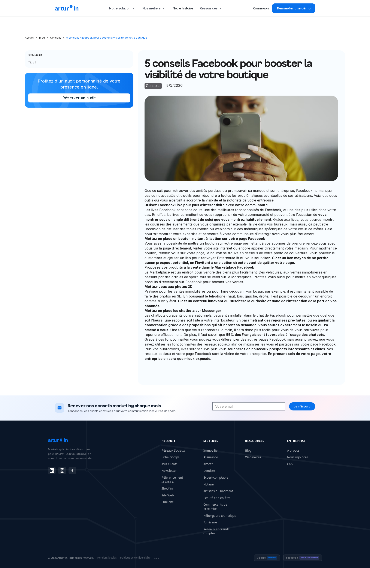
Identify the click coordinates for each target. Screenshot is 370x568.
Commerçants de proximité (215, 506)
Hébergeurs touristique (219, 516)
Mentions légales (107, 557)
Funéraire (210, 522)
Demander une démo (293, 8)
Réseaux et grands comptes (216, 531)
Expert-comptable (215, 477)
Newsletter (169, 471)
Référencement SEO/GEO (172, 479)
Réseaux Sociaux (173, 450)
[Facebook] (72, 470)
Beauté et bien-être (217, 498)
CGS (290, 464)
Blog (42, 37)
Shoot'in (167, 488)
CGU (157, 557)
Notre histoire (183, 8)
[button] (122, 8)
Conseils (55, 37)
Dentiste (209, 471)
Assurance (210, 457)
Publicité (167, 502)
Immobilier (211, 450)
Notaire (208, 484)
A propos (293, 450)
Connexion (261, 8)
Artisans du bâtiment (218, 491)
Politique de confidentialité (135, 557)
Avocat (208, 464)
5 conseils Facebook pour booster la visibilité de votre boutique (106, 37)
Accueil (29, 37)
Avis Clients (169, 464)
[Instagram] (62, 470)
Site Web (167, 495)
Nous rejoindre (297, 457)
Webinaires (253, 457)
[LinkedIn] (52, 470)
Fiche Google (170, 457)
